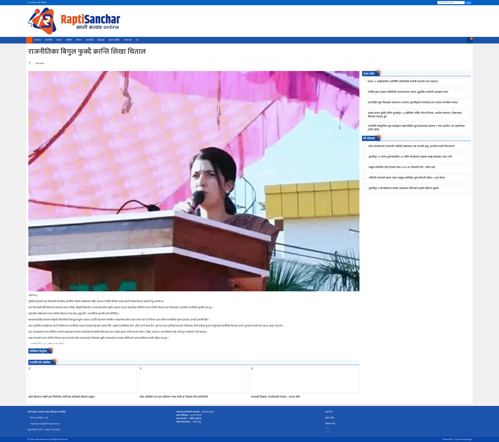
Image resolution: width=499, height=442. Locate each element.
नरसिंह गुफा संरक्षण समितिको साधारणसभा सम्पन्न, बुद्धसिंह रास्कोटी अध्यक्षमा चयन (408, 92)
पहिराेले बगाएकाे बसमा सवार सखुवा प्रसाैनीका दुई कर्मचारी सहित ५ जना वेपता (407, 178)
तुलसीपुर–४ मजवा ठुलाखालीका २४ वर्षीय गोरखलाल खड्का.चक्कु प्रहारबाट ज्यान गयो (410, 157)
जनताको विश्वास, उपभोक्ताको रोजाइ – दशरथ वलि (275, 397)
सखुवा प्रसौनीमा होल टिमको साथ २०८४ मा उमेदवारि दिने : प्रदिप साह (402, 167)
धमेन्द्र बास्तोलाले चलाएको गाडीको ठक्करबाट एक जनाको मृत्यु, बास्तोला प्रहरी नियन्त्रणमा (411, 146)
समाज (59, 40)
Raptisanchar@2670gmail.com (45, 424)
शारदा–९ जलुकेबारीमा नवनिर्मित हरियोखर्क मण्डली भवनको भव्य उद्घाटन (402, 81)
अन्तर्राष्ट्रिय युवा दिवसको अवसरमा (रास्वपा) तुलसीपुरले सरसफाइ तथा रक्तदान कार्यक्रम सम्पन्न (412, 102)
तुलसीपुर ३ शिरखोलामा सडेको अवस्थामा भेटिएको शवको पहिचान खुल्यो (404, 188)
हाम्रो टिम (329, 412)
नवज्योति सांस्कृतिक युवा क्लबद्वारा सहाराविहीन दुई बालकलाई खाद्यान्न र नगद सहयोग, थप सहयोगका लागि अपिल (416, 128)
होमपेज (37, 40)
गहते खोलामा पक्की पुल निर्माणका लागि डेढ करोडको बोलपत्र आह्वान (61, 397)
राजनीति (48, 40)
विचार (78, 40)
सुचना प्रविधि (114, 40)
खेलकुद (100, 40)
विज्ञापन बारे (330, 424)
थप (137, 40)
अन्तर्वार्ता (89, 40)
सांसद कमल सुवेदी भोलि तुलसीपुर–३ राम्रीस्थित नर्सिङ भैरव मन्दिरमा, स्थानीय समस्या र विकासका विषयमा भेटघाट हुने (415, 115)
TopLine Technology (463, 439)
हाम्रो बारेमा (329, 418)
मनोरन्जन (128, 40)
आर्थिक (69, 40)
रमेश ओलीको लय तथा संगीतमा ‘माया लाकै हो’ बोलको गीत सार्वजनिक (174, 397)
